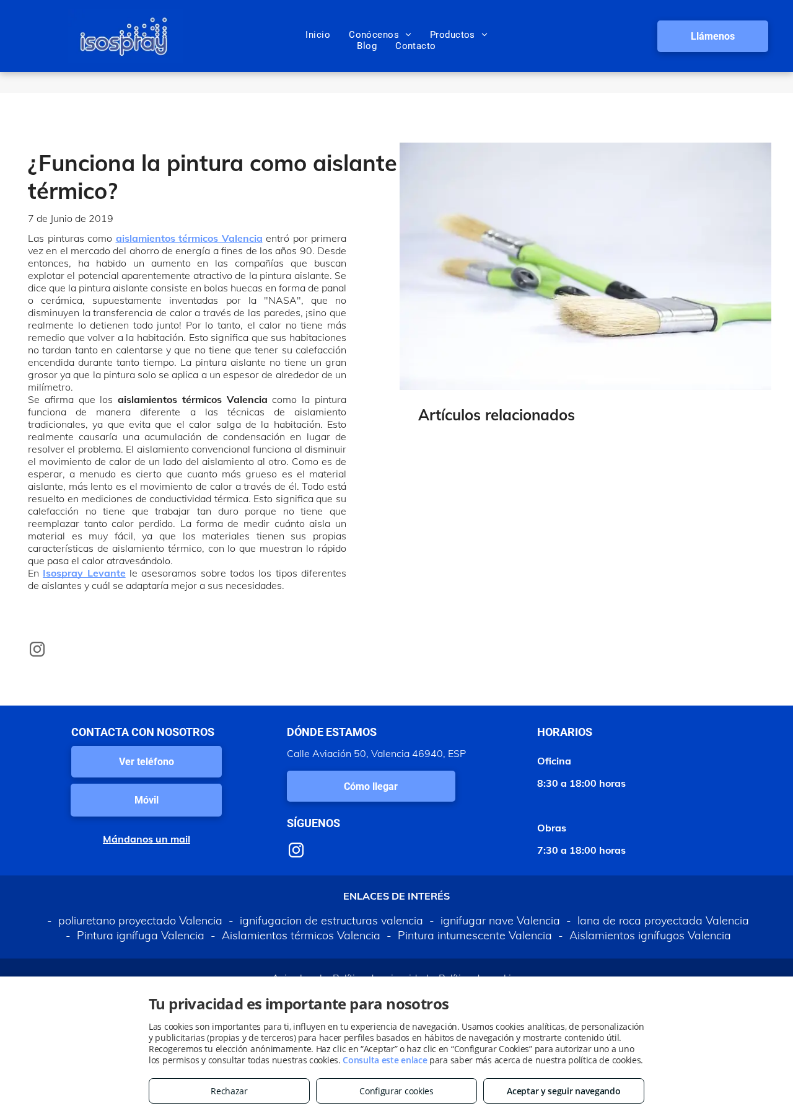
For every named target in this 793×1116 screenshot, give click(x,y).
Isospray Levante (84, 573)
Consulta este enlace (385, 1060)
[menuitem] (318, 34)
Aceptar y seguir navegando (563, 1091)
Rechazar (229, 1091)
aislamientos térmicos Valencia (189, 238)
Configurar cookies (396, 1091)
